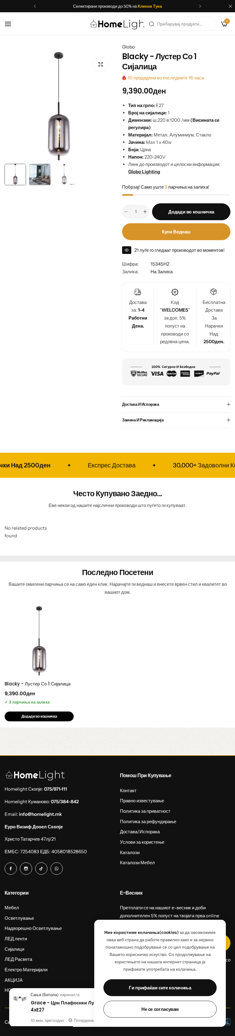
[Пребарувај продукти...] (151, 24)
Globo (128, 47)
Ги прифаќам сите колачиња (160, 987)
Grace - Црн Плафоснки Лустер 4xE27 (67, 1006)
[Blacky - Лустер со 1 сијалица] (39, 641)
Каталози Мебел (137, 862)
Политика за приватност (145, 811)
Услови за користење (142, 842)
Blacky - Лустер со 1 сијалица (37, 684)
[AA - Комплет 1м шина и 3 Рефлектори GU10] (20, 1005)
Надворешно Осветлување (33, 928)
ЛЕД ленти (16, 939)
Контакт (128, 790)
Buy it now (176, 231)
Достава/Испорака (140, 832)
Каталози (130, 852)
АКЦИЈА (14, 980)
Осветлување (19, 918)
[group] (59, 106)
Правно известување (142, 801)
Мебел (12, 908)
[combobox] (180, 24)
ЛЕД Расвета (18, 959)
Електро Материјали (26, 970)
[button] (34, 6)
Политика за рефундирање (148, 821)
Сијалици (14, 949)
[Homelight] (119, 24)
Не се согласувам (160, 1009)
